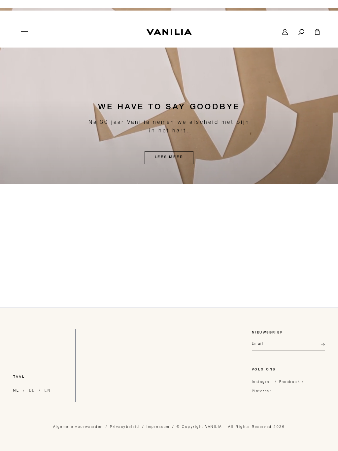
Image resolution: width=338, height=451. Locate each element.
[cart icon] (317, 32)
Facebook (289, 382)
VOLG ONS (264, 369)
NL (16, 391)
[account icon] (285, 32)
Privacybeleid (125, 427)
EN (48, 390)
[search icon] (301, 32)
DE (32, 390)
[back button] (321, 347)
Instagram (262, 382)
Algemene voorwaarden (78, 427)
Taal (19, 377)
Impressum (158, 427)
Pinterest (262, 391)
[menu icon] (23, 32)
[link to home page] (169, 32)
